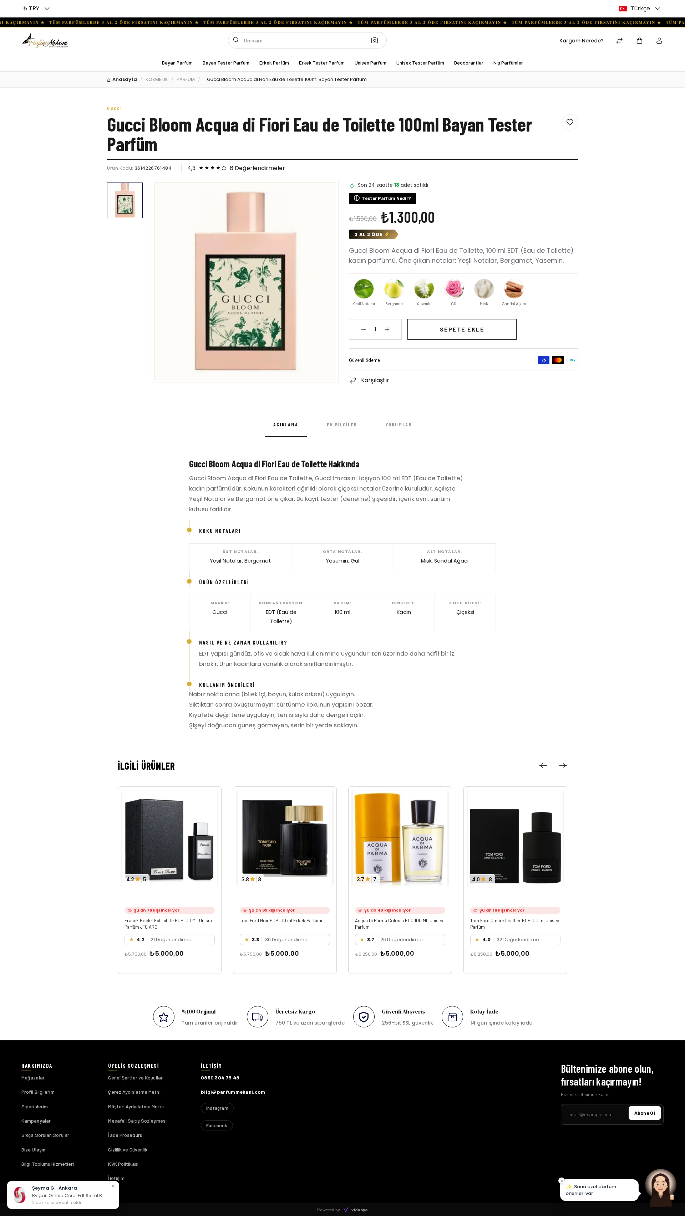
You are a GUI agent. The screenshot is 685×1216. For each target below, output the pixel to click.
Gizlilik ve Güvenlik (127, 1149)
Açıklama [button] (285, 424)
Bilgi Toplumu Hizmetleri (47, 1164)
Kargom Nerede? (581, 40)
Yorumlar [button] (399, 424)
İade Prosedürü (125, 1135)
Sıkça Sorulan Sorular (45, 1135)
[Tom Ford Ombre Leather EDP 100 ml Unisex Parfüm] (515, 838)
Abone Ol (644, 1113)
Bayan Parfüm (177, 63)
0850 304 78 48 (220, 1077)
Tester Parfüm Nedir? (382, 198)
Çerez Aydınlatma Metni (134, 1092)
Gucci (114, 108)
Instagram (217, 1108)
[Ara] (376, 39)
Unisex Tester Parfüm (420, 63)
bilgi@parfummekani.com (233, 1092)
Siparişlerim (34, 1106)
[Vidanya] (44, 40)
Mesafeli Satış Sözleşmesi (137, 1121)
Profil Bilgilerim (38, 1092)
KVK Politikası (123, 1164)
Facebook (217, 1125)
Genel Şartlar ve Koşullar (135, 1077)
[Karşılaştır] (619, 41)
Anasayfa (124, 79)
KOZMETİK (157, 79)
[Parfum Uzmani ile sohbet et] (661, 1187)
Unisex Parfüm (370, 63)
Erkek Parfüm (274, 63)
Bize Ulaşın (33, 1149)
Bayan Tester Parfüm (226, 63)
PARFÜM (186, 79)
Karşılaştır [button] (375, 380)
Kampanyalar (36, 1121)
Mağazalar (33, 1077)
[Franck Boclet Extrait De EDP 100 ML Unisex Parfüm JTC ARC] (169, 838)
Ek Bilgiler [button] (342, 424)
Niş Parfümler (508, 63)
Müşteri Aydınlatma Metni (135, 1106)
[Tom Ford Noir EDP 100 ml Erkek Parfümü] (285, 838)
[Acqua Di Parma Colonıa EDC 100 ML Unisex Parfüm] (400, 838)
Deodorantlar (468, 63)
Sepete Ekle (462, 329)
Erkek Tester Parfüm (322, 63)
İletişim (116, 1178)
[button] (37, 8)
